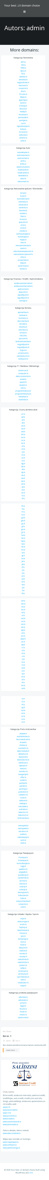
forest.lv (23, 219)
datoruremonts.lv (23, 376)
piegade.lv (23, 872)
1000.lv (23, 68)
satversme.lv (23, 1017)
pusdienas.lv (23, 875)
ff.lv (23, 498)
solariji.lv (23, 886)
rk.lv (23, 662)
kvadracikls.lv (23, 172)
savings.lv (23, 300)
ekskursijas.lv (23, 921)
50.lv (23, 73)
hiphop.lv (23, 927)
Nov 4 (17, 1041)
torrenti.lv (23, 132)
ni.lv (23, 615)
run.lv (23, 123)
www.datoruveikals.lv (12, 1133)
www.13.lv (7, 1113)
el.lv (23, 490)
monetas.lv (23, 114)
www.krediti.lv (8, 1118)
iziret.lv (23, 228)
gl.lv (23, 526)
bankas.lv (23, 315)
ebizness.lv (23, 330)
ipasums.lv (23, 222)
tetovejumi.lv (23, 892)
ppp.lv (23, 638)
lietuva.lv (23, 108)
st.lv (23, 679)
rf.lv (23, 650)
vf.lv (23, 704)
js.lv (23, 576)
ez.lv (23, 492)
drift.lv (23, 161)
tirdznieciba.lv (23, 818)
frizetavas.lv (23, 860)
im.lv (23, 558)
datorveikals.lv (23, 751)
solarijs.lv (23, 889)
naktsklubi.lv (23, 959)
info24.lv (23, 335)
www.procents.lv (10, 1116)
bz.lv (23, 443)
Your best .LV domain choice (22, 5)
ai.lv (23, 420)
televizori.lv (23, 812)
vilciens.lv (23, 137)
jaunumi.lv (23, 338)
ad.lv (23, 417)
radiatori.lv (23, 794)
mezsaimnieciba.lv (23, 245)
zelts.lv (23, 843)
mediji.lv (23, 111)
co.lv (23, 457)
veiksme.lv (23, 135)
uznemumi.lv (23, 353)
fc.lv (23, 495)
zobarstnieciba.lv (23, 901)
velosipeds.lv (23, 828)
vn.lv (23, 713)
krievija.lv (23, 105)
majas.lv (23, 239)
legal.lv (23, 1006)
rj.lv (23, 659)
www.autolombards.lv (12, 1121)
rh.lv (23, 653)
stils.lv (23, 979)
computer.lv (23, 373)
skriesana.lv (23, 974)
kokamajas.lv (23, 236)
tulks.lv (23, 898)
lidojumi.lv (23, 947)
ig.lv (23, 555)
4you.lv (23, 71)
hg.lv (23, 541)
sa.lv (23, 668)
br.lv (23, 440)
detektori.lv (23, 754)
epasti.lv (23, 382)
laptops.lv (23, 765)
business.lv (23, 318)
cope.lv (23, 918)
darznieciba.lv (23, 321)
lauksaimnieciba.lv (23, 341)
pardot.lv (23, 786)
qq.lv (23, 644)
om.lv (23, 624)
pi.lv (23, 633)
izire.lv (23, 225)
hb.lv (23, 538)
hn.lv (23, 549)
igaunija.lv (23, 100)
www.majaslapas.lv (11, 1142)
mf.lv (23, 601)
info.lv (23, 388)
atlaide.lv (23, 733)
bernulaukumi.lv (23, 739)
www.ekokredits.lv (10, 1124)
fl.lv (23, 509)
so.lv (23, 676)
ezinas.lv (23, 332)
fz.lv (23, 515)
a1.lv (23, 414)
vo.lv (23, 716)
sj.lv (23, 673)
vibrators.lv (23, 831)
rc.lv (23, 647)
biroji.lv (23, 193)
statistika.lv (23, 399)
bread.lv (23, 742)
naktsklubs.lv (23, 962)
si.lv (23, 671)
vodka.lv (23, 834)
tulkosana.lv (23, 895)
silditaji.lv (23, 803)
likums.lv (23, 1009)
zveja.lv (23, 985)
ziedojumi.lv (23, 359)
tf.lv (23, 682)
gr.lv (23, 532)
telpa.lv (23, 263)
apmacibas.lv (23, 312)
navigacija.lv (23, 774)
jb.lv (23, 561)
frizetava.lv (23, 857)
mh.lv (23, 604)
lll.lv (23, 593)
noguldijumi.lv (23, 344)
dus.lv (23, 91)
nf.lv (23, 612)
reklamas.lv (23, 396)
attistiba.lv (23, 79)
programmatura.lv (23, 391)
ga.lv (23, 517)
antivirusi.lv (23, 370)
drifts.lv (23, 164)
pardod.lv (23, 783)
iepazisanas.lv (23, 930)
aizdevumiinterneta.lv (23, 283)
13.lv (31, 1172)
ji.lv (23, 570)
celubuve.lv (23, 204)
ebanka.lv (23, 327)
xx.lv (23, 719)
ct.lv (23, 460)
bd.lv (23, 431)
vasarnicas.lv (23, 266)
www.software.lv (10, 1145)
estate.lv (23, 213)
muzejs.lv (23, 956)
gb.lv (23, 520)
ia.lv (23, 552)
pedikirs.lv (23, 869)
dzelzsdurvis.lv (23, 759)
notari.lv (23, 1011)
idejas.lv (23, 97)
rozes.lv (23, 797)
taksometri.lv (23, 181)
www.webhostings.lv (11, 1148)
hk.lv (23, 546)
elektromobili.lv (23, 167)
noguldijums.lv (23, 347)
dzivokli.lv (23, 210)
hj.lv (23, 544)
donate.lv (23, 324)
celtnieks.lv (23, 201)
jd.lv (23, 564)
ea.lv (23, 478)
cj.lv (23, 452)
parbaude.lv (23, 117)
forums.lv (23, 94)
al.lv (23, 423)
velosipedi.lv (23, 825)
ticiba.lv (23, 129)
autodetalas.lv (23, 152)
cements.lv (23, 207)
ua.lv (23, 688)
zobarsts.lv (23, 904)
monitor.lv (23, 771)
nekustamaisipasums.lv (23, 251)
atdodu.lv (23, 76)
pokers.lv (23, 965)
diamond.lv (23, 757)
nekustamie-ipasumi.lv (23, 254)
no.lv (23, 621)
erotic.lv (23, 924)
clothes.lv (23, 745)
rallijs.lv (23, 968)
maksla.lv (23, 950)
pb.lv (23, 627)
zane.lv (23, 140)
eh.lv (23, 484)
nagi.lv (23, 866)
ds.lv (23, 475)
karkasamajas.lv (23, 234)
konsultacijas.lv (23, 863)
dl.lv (23, 469)
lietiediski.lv (23, 175)
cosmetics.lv (23, 748)
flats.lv (23, 216)
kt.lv (23, 581)
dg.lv (23, 463)
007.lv (23, 62)
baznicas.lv (23, 85)
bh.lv (23, 434)
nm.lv (23, 618)
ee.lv (23, 481)
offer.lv (23, 777)
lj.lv (23, 587)
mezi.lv (23, 242)
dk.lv (23, 466)
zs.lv (23, 722)
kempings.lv (23, 939)
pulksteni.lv (23, 792)
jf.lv (23, 567)
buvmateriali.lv (23, 199)
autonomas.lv (23, 158)
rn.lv (23, 665)
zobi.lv (23, 907)
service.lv (23, 880)
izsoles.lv (23, 231)
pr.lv (23, 641)
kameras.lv (23, 762)
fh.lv (23, 506)
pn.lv (23, 636)
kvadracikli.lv (23, 169)
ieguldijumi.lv (23, 295)
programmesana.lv (23, 393)
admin (8, 1041)
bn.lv (23, 437)
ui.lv (23, 698)
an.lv (23, 425)
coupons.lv (23, 88)
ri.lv (23, 656)
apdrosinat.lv (23, 289)
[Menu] (24, 12)
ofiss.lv (23, 257)
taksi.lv (23, 178)
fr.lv (23, 512)
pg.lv (23, 630)
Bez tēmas (7, 1031)
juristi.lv (23, 1003)
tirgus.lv (23, 350)
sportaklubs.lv (23, 977)
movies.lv (23, 953)
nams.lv (23, 248)
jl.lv (23, 573)
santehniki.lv (23, 878)
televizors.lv (23, 815)
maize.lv (23, 768)
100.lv (23, 65)
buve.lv (23, 196)
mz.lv (23, 609)
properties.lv (23, 260)
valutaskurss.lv (23, 356)
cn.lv (23, 455)
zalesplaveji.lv (23, 837)
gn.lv (23, 529)
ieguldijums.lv (23, 298)
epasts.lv (23, 385)
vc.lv (23, 701)
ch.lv (23, 449)
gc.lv (23, 523)
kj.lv (23, 579)
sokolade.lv (23, 806)
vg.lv (23, 707)
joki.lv (23, 936)
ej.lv (23, 487)
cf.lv (23, 446)
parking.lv (23, 789)
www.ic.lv (6, 1107)
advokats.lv (23, 1000)
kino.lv (23, 942)
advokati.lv (23, 997)
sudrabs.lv (23, 809)
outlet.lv (23, 780)
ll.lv (23, 590)
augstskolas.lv (23, 82)
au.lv (23, 428)
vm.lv (23, 710)
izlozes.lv (23, 933)
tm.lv (23, 685)
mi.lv (23, 606)
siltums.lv (23, 883)
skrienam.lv (23, 971)
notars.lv (23, 1014)
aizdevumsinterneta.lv (23, 286)
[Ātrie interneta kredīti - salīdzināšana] (24, 1074)
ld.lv (23, 584)
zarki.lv (23, 840)
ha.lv (23, 535)
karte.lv (23, 103)
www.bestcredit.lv (10, 1110)
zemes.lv (23, 269)
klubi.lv (23, 944)
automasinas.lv (23, 155)
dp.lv (23, 472)
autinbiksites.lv (23, 736)
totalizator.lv (23, 982)
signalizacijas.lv (23, 126)
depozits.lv (23, 292)
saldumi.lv (23, 800)
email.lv (23, 379)
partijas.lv (23, 120)
